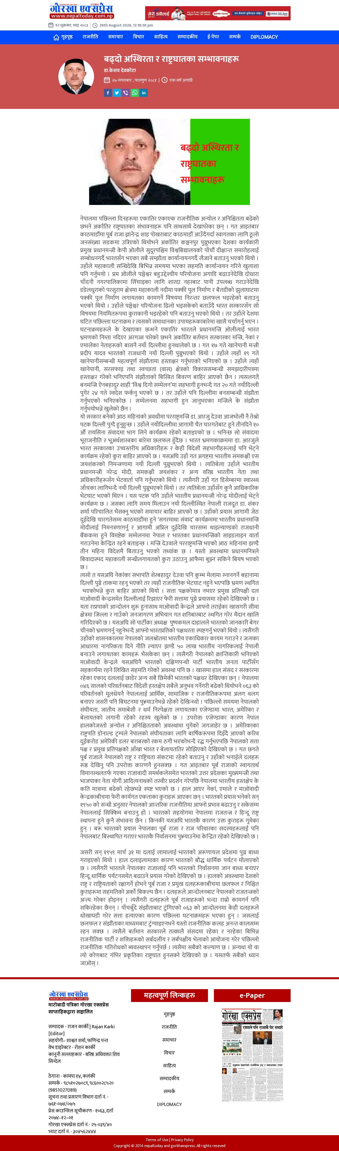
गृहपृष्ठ (67, 37)
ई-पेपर (213, 37)
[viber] (126, 93)
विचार (138, 37)
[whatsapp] (135, 93)
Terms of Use (157, 1140)
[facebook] (108, 93)
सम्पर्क (235, 37)
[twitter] (117, 93)
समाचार (115, 37)
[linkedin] (144, 93)
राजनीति (90, 37)
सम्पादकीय (187, 37)
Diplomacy (264, 37)
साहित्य (161, 37)
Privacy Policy (182, 1140)
